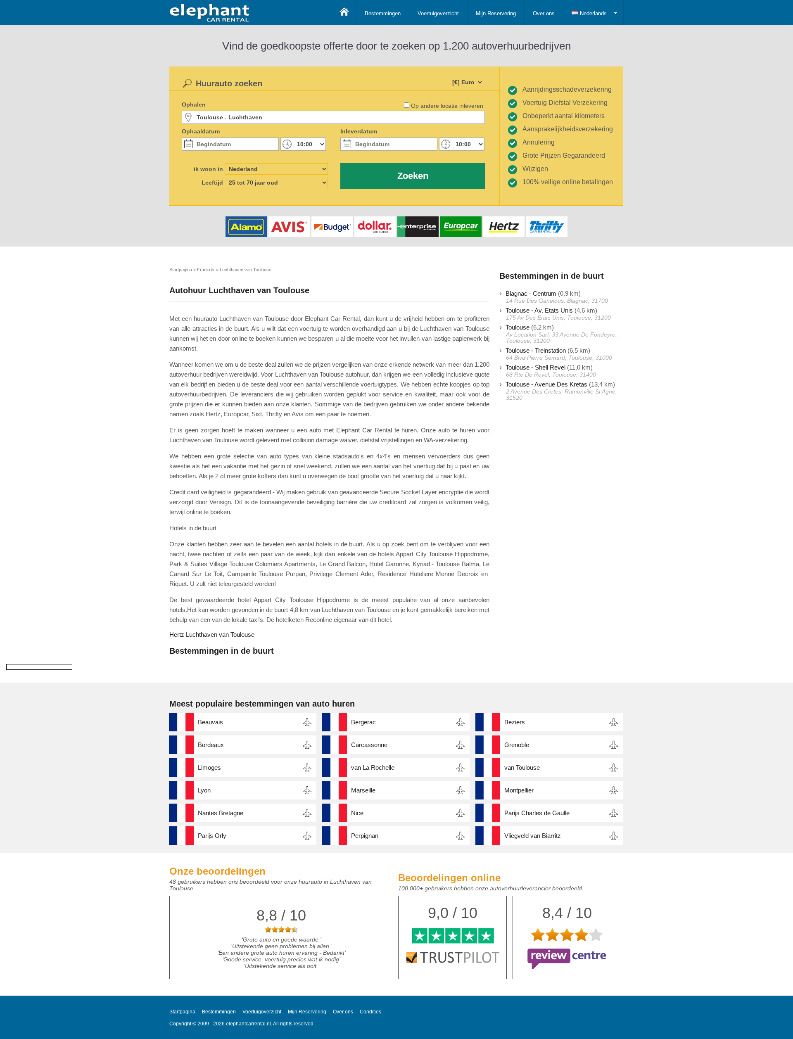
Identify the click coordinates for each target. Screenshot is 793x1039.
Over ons (544, 13)
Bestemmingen (383, 13)
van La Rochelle (372, 767)
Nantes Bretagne (220, 812)
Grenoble (516, 744)
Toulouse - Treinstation (536, 350)
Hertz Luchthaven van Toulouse (211, 634)
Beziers (514, 722)
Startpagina (182, 1012)
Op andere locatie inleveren (447, 105)
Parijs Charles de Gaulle (537, 812)
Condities (370, 1012)
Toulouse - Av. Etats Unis (539, 310)
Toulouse (517, 327)
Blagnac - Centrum (531, 293)
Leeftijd (212, 182)
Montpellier (519, 790)
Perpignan (364, 835)
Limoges (209, 767)
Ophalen (194, 104)
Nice (357, 812)
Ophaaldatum (201, 131)
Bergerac (363, 722)
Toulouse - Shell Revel (535, 367)
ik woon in (208, 169)
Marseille (363, 790)
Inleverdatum (358, 131)
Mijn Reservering (496, 13)
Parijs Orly (212, 835)
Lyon (204, 790)
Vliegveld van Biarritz (532, 835)
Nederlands (592, 13)
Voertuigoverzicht (438, 13)
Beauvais (210, 722)
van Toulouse (522, 767)
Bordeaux (211, 744)
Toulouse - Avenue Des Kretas (546, 384)
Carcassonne (369, 744)
